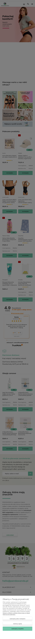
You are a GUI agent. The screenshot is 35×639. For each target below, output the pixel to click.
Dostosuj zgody (17, 623)
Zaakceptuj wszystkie (17, 628)
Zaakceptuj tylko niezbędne (17, 618)
